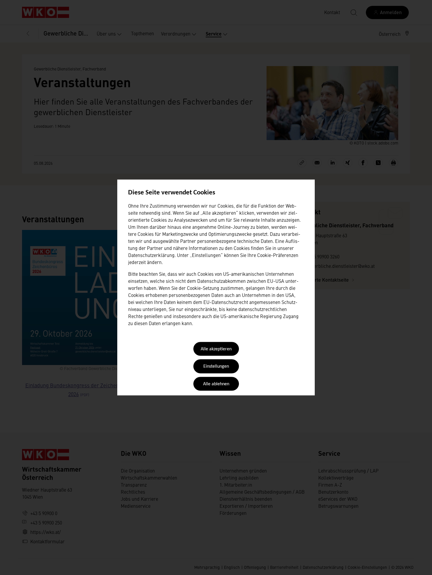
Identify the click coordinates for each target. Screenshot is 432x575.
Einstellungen (216, 366)
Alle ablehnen (216, 384)
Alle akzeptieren (216, 349)
